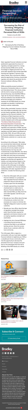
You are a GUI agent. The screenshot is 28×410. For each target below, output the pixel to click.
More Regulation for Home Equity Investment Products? (12, 277)
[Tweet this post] (7, 250)
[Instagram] (3, 353)
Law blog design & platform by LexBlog (13, 407)
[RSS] (13, 353)
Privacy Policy (5, 356)
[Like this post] (9, 250)
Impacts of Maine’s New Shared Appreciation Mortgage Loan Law (12, 299)
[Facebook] (11, 353)
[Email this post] (5, 250)
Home (3, 364)
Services (4, 366)
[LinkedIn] (8, 353)
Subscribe (4, 369)
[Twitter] (5, 353)
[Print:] (2, 250)
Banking (10, 37)
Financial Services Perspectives (12, 12)
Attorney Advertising (7, 358)
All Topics (5, 361)
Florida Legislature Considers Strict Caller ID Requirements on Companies (12, 321)
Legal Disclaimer (14, 356)
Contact (4, 371)
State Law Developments (19, 37)
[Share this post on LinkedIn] (12, 250)
